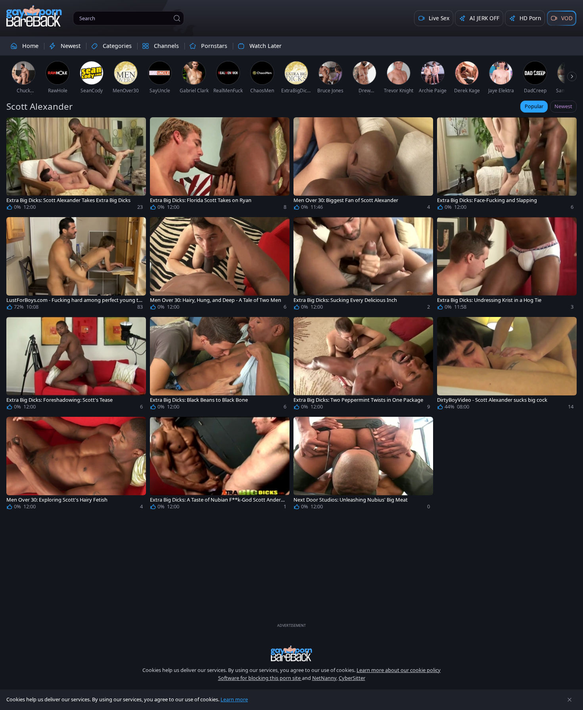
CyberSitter (352, 677)
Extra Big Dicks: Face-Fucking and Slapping (487, 200)
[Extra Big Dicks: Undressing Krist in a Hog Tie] (507, 265)
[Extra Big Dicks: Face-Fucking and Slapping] (507, 165)
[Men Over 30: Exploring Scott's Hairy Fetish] (76, 465)
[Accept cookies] (569, 700)
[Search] (177, 18)
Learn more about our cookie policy (399, 670)
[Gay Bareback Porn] (34, 16)
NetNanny (324, 677)
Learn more (234, 699)
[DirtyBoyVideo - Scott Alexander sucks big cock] (507, 365)
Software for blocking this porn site (260, 677)
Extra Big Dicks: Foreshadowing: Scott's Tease (59, 400)
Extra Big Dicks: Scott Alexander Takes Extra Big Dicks (68, 200)
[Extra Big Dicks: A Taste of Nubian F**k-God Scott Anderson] (220, 465)
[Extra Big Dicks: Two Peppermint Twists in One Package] (363, 365)
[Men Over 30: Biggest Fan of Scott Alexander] (363, 165)
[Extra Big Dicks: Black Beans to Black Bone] (220, 365)
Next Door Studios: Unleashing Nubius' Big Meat (350, 500)
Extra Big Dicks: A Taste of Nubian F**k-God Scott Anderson (218, 500)
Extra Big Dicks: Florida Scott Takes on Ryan (200, 200)
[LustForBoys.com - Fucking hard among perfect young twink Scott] (76, 265)
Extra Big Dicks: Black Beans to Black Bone (199, 400)
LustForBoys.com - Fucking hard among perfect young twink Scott (74, 300)
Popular (534, 106)
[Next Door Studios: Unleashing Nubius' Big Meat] (363, 465)
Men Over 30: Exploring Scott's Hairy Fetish (56, 500)
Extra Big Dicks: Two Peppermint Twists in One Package (358, 400)
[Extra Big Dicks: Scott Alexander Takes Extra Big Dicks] (76, 165)
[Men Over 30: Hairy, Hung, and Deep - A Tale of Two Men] (220, 265)
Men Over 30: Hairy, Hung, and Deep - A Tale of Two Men (215, 300)
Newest (563, 106)
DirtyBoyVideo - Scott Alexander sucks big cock (492, 400)
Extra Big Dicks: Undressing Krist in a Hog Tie (489, 300)
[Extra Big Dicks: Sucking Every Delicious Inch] (363, 265)
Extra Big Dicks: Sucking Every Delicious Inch (345, 300)
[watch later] (16, 126)
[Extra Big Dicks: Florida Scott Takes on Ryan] (220, 165)
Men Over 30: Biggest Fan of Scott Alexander (345, 200)
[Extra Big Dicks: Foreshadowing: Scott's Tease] (76, 365)
